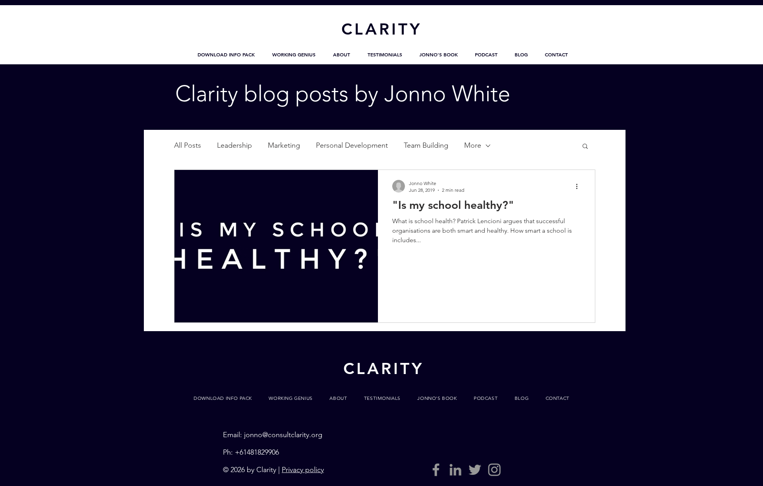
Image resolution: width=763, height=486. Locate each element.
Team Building (426, 145)
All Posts (187, 145)
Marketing (284, 145)
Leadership (234, 145)
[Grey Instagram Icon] (494, 469)
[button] (226, 54)
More (472, 145)
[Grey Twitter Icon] (475, 469)
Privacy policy (303, 469)
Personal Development (352, 145)
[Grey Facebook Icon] (436, 469)
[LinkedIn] (455, 469)
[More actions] (579, 186)
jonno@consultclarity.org (283, 434)
